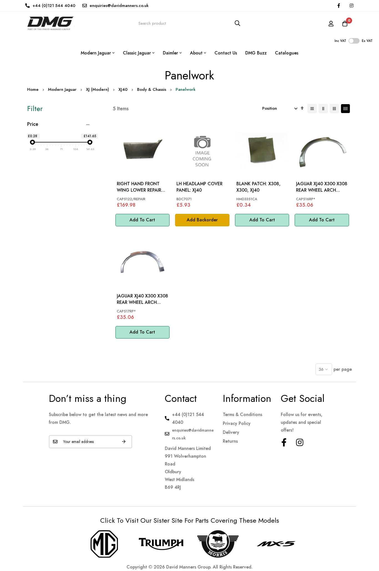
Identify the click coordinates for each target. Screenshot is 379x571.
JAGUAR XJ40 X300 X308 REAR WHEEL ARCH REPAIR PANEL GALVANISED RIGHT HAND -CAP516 (321, 187)
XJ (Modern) (97, 89)
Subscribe (124, 441)
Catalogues (286, 53)
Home (33, 89)
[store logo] (50, 23)
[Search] (237, 23)
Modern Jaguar (62, 89)
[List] (312, 108)
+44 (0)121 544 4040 (53, 5)
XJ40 (123, 89)
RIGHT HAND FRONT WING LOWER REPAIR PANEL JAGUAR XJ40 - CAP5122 (139, 187)
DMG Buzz (256, 53)
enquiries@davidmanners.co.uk (119, 5)
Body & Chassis (151, 89)
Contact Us (225, 53)
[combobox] (189, 23)
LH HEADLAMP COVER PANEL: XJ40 (199, 187)
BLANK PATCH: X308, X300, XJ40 (258, 187)
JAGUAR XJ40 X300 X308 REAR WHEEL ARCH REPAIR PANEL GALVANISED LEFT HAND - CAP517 (142, 299)
